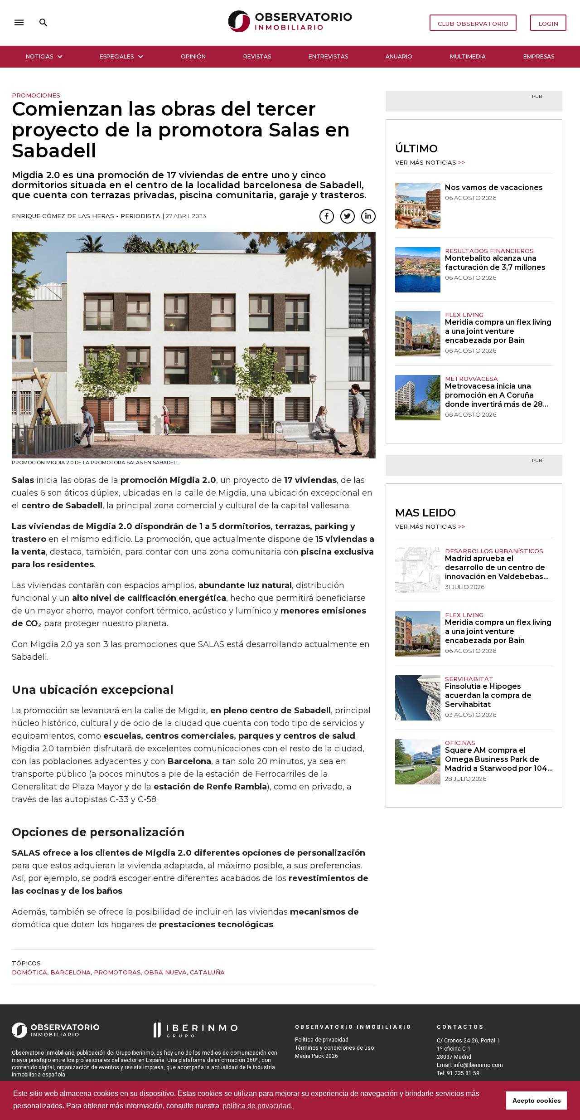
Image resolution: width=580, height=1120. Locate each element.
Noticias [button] (39, 56)
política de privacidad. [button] (257, 1106)
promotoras (117, 972)
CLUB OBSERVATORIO (473, 23)
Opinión (193, 56)
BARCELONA (70, 972)
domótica (29, 972)
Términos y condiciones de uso (334, 1048)
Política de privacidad (321, 1040)
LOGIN (548, 23)
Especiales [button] (117, 56)
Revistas (257, 56)
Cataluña (207, 972)
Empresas (538, 56)
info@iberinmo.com (478, 1065)
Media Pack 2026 (316, 1056)
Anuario (399, 56)
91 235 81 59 (463, 1073)
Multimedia (468, 56)
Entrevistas (328, 56)
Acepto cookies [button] (536, 1100)
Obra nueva (165, 972)
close (138, 22)
